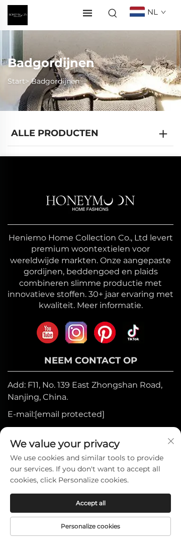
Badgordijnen (55, 81)
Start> (18, 81)
